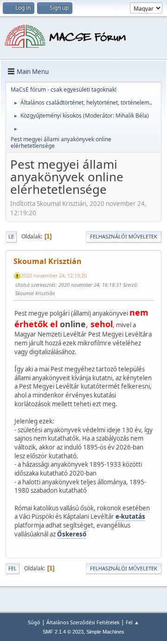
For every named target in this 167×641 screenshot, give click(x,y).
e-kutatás (130, 516)
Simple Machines (105, 631)
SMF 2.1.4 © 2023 (63, 631)
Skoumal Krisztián (47, 261)
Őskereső (71, 534)
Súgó (34, 622)
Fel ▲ (132, 622)
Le (11, 236)
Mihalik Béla (131, 115)
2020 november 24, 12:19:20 (54, 275)
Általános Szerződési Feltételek (83, 622)
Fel (12, 568)
